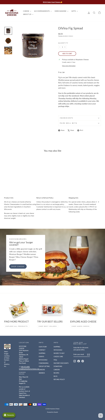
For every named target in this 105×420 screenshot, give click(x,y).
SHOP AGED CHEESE (81, 326)
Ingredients (66, 118)
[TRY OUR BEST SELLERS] (52, 309)
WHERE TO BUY (59, 353)
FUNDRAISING (44, 363)
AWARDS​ (42, 373)
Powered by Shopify (52, 412)
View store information (68, 66)
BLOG (55, 376)
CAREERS (42, 370)
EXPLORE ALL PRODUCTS (17, 326)
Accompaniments (42, 11)
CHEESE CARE (58, 356)
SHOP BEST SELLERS (48, 326)
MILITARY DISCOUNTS (61, 363)
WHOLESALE (43, 360)
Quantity (63, 43)
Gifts (73, 11)
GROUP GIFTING (44, 366)
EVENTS (41, 356)
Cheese (26, 11)
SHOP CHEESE (18, 266)
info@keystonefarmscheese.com (29, 369)
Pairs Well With (68, 123)
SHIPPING (42, 353)
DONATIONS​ (58, 366)
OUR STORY (43, 347)
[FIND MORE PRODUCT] (19, 309)
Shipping (60, 36)
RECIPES (56, 373)
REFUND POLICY (59, 379)
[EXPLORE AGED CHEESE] (85, 309)
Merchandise (61, 11)
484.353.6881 (25, 367)
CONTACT (42, 350)
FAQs (55, 360)
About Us (27, 14)
